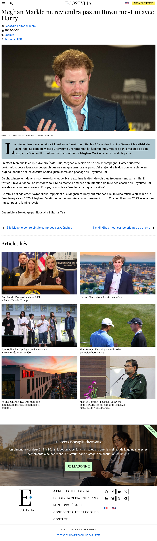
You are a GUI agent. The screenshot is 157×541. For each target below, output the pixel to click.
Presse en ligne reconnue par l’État (78, 535)
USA (20, 39)
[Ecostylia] (26, 498)
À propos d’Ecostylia (71, 491)
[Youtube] (119, 491)
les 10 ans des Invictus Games (110, 144)
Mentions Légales (68, 505)
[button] (3, 3)
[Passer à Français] (105, 508)
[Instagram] (106, 491)
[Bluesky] (113, 498)
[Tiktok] (113, 491)
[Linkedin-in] (106, 498)
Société (9, 35)
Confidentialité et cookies (76, 512)
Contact (60, 519)
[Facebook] (125, 498)
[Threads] (119, 498)
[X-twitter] (125, 491)
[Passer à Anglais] (127, 3)
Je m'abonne (78, 466)
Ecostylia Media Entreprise (76, 498)
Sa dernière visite (40, 149)
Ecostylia (26, 510)
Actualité (10, 39)
